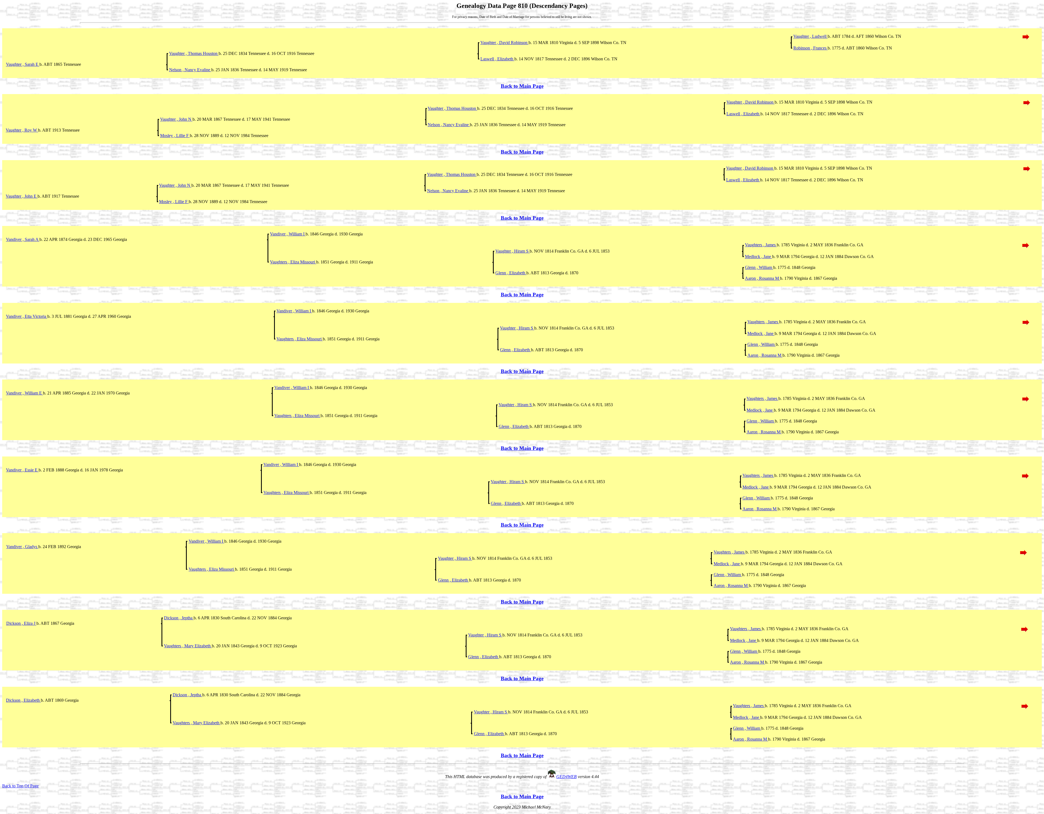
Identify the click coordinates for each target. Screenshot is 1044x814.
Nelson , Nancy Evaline (190, 69)
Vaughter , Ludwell (810, 36)
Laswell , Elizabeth (497, 59)
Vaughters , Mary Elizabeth (188, 646)
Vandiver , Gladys (22, 546)
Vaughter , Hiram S (512, 251)
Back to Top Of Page (20, 786)
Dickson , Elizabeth (23, 700)
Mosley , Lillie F (175, 135)
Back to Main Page (522, 86)
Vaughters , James (761, 245)
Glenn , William (759, 267)
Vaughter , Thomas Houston (194, 53)
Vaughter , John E (22, 196)
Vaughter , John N (176, 119)
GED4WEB (566, 776)
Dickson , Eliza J (21, 623)
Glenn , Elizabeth (510, 273)
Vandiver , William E (24, 393)
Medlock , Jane (758, 256)
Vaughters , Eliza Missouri (293, 262)
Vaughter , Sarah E (22, 64)
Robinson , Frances (810, 48)
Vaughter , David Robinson (504, 42)
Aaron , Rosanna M (762, 278)
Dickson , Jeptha (179, 618)
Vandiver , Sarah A (22, 239)
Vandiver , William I (288, 234)
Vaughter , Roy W (22, 130)
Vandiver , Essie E (22, 470)
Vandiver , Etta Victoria (26, 316)
